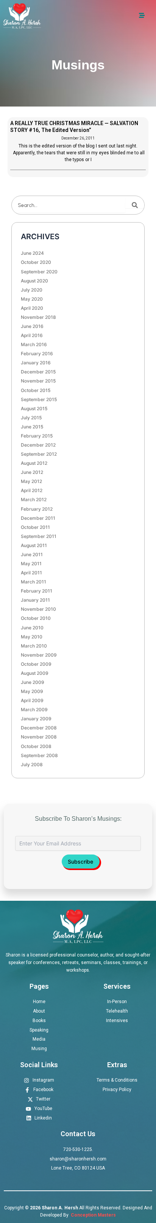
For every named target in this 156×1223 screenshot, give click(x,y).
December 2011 (38, 518)
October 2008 (36, 746)
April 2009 (32, 700)
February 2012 (37, 509)
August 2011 (34, 545)
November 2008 (39, 737)
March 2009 (34, 709)
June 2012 (32, 472)
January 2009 (36, 718)
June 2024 (32, 253)
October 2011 (35, 527)
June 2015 (32, 427)
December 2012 (38, 445)
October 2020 (36, 262)
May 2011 (31, 563)
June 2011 (32, 554)
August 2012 (34, 463)
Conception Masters (93, 1215)
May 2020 (32, 299)
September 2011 (38, 536)
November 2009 (39, 655)
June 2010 (32, 627)
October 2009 (36, 664)
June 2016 (32, 326)
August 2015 (34, 408)
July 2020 (31, 290)
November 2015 (38, 381)
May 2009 (32, 691)
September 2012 (39, 454)
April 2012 (31, 490)
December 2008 (39, 728)
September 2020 (39, 271)
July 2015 (31, 417)
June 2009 (32, 682)
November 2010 (38, 609)
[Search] (134, 205)
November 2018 (38, 317)
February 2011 (36, 591)
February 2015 (37, 436)
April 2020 (32, 308)
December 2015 (38, 372)
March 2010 (34, 646)
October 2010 (36, 618)
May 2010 (31, 637)
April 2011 (31, 572)
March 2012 (34, 499)
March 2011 (33, 582)
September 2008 (39, 755)
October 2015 (35, 390)
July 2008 (32, 764)
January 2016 (36, 362)
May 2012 (31, 481)
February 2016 (37, 353)
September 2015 (39, 399)
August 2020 (34, 281)
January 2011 (35, 600)
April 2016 (32, 335)
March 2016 (34, 344)
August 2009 (34, 673)
